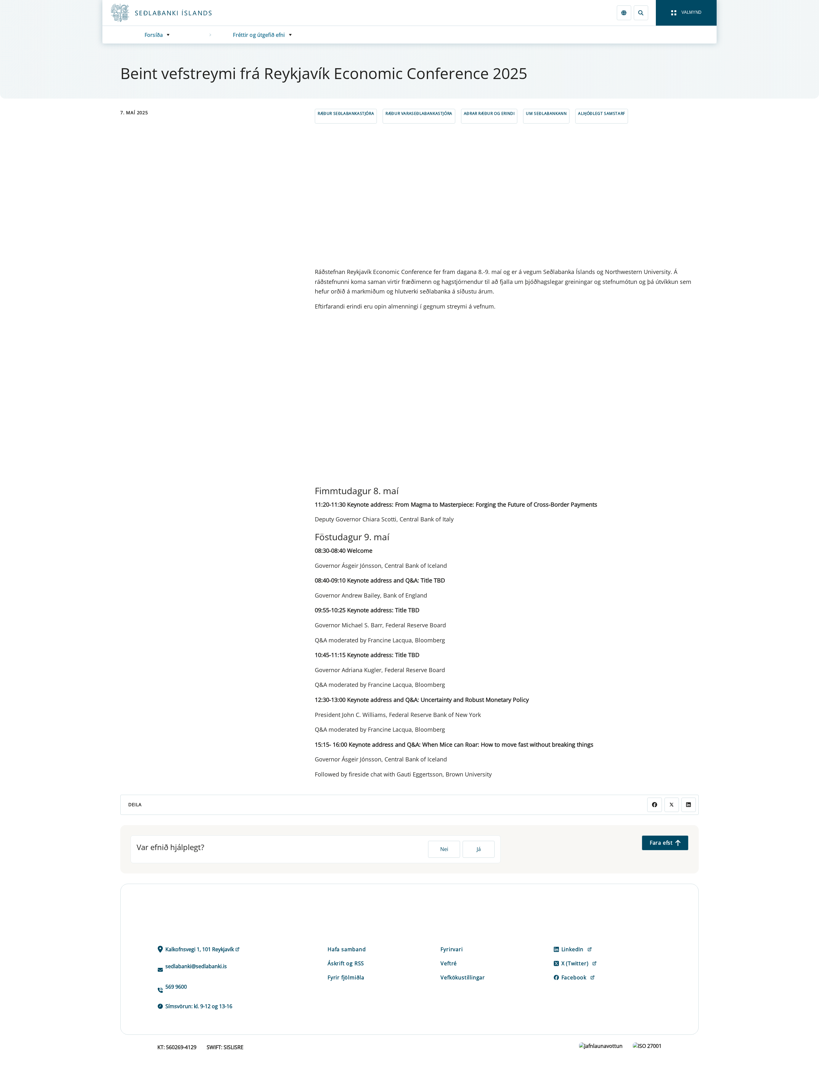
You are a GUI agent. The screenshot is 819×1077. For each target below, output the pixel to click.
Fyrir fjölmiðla (346, 977)
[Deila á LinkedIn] (688, 805)
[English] (624, 12)
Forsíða (154, 34)
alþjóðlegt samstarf (601, 113)
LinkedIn (572, 949)
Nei (444, 849)
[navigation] (686, 13)
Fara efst (661, 842)
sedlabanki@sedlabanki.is (196, 966)
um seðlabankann (546, 113)
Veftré (449, 963)
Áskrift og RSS (346, 963)
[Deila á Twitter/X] (671, 805)
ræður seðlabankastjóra (346, 113)
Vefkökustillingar (463, 977)
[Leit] (641, 12)
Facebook (573, 977)
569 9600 (176, 986)
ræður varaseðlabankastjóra (419, 113)
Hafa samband (347, 949)
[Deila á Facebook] (654, 805)
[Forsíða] (171, 13)
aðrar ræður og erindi (489, 113)
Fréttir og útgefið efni (259, 34)
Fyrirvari (452, 949)
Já (479, 849)
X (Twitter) (575, 963)
